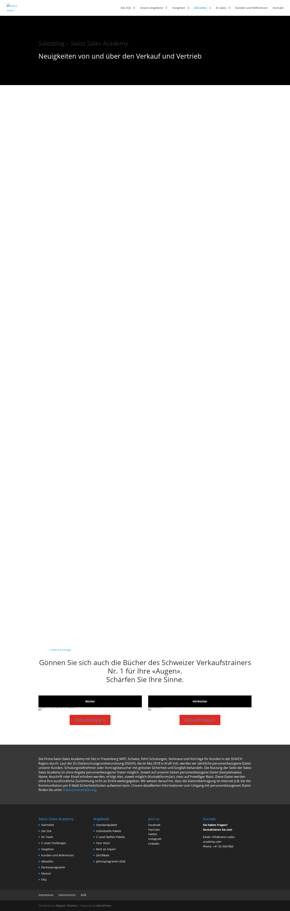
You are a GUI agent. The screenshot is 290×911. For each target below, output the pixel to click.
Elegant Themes (66, 905)
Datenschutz (67, 895)
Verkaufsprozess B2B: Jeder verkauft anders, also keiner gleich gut (143, 221)
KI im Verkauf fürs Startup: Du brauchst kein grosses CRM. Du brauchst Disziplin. (137, 438)
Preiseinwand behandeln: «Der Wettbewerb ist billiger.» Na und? (141, 385)
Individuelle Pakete (108, 831)
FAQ (44, 879)
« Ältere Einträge (60, 650)
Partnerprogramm (53, 867)
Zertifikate (102, 855)
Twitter (152, 834)
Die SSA (126, 8)
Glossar (46, 873)
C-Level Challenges (53, 843)
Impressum (45, 895)
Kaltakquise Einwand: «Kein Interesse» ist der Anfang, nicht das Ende (139, 275)
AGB (83, 895)
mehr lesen (63, 139)
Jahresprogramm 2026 (110, 861)
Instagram (155, 839)
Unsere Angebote (151, 8)
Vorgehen (178, 8)
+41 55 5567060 (223, 846)
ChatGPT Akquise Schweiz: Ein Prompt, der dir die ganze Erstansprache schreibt (130, 331)
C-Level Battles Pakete (110, 837)
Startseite (47, 825)
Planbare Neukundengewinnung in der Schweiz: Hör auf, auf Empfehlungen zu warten (135, 495)
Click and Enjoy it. (90, 720)
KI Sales (221, 8)
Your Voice (103, 843)
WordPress (103, 905)
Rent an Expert (106, 849)
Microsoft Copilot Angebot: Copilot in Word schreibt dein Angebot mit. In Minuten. (143, 118)
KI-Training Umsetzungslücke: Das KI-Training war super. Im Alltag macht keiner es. (142, 551)
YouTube (154, 829)
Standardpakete (106, 825)
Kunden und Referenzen (251, 8)
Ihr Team (47, 837)
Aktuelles (200, 8)
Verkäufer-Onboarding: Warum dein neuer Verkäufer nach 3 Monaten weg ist (135, 607)
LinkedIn (153, 843)
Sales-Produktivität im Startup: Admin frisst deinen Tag (128, 171)
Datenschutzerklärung (79, 790)
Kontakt (278, 8)
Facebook (154, 825)
